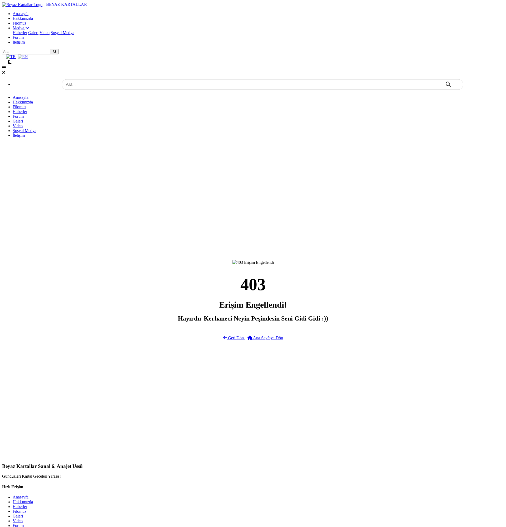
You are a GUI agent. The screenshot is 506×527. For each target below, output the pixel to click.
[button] (253, 67)
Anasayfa (20, 13)
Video (45, 32)
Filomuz (19, 23)
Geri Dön (236, 338)
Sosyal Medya (62, 32)
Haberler (20, 32)
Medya (19, 28)
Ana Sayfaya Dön (267, 338)
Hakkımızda (23, 18)
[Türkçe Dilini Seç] (11, 56)
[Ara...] (55, 51)
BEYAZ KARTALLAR (66, 4)
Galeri (33, 32)
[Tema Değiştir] (9, 62)
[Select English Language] (23, 56)
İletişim (19, 42)
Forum (18, 37)
